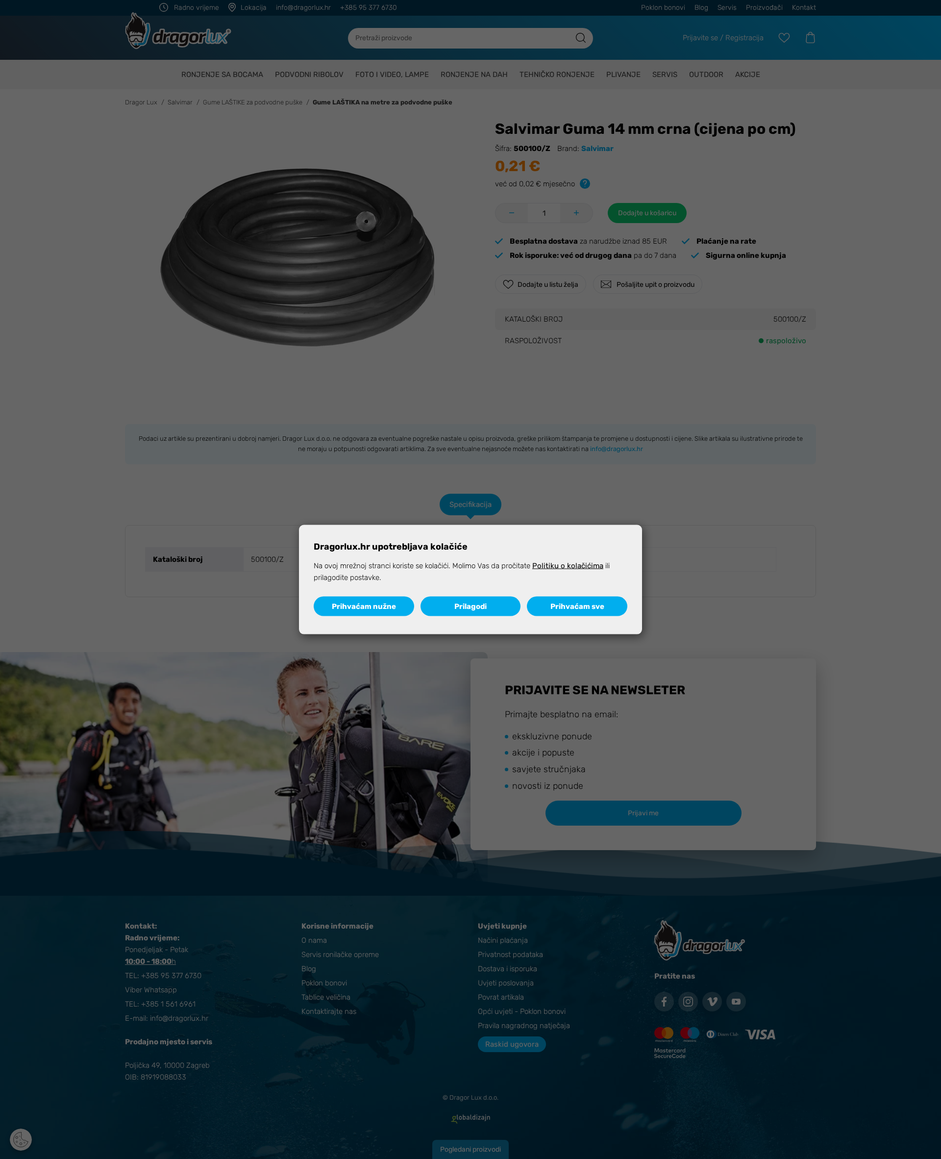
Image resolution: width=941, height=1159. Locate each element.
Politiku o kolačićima (567, 565)
